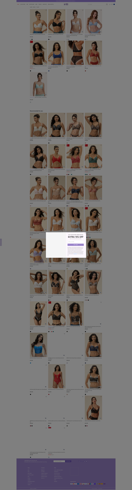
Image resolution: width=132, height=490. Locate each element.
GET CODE (76, 244)
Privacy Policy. (75, 253)
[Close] (85, 233)
